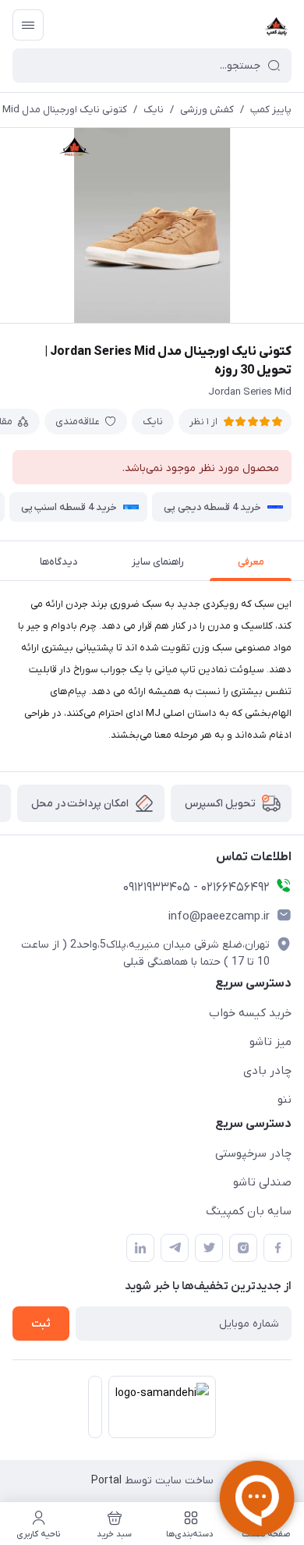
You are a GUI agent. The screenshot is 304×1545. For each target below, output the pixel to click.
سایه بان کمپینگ (249, 1211)
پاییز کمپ (271, 109)
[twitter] (209, 1248)
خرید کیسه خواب (250, 1013)
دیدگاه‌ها (59, 562)
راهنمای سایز (158, 562)
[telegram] (175, 1248)
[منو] (28, 25)
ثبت (41, 1323)
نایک (153, 109)
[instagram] (243, 1248)
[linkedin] (140, 1248)
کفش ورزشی (207, 109)
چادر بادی (267, 1071)
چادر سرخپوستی (253, 1153)
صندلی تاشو (262, 1182)
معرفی (251, 562)
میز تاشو (270, 1042)
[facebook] (277, 1248)
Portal (106, 1480)
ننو (284, 1099)
